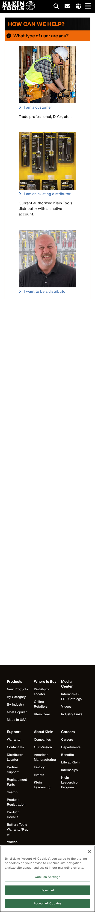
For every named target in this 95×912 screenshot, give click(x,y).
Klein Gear (42, 714)
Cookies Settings (47, 877)
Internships (69, 769)
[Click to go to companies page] (78, 6)
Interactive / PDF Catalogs (71, 696)
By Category (16, 696)
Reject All (47, 890)
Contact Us (15, 747)
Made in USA (17, 719)
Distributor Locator (42, 691)
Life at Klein (70, 762)
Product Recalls (13, 814)
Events (39, 774)
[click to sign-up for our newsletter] (67, 6)
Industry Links (71, 714)
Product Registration (16, 802)
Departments (70, 747)
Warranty (14, 739)
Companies (42, 739)
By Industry (15, 704)
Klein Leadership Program (69, 782)
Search (12, 792)
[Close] (89, 852)
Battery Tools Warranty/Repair (17, 829)
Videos (66, 706)
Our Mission (43, 747)
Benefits (67, 754)
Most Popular (17, 711)
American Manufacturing (45, 757)
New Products (17, 689)
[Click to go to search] (56, 7)
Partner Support (13, 769)
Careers (67, 739)
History (39, 767)
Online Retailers (41, 704)
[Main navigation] (86, 6)
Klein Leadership (42, 785)
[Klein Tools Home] (17, 9)
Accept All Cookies (47, 903)
